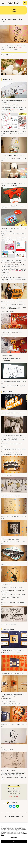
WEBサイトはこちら (13, 796)
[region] (14, 833)
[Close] (26, 824)
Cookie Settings (14, 837)
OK (14, 841)
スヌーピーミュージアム (16, 47)
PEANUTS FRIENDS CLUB (12, 109)
